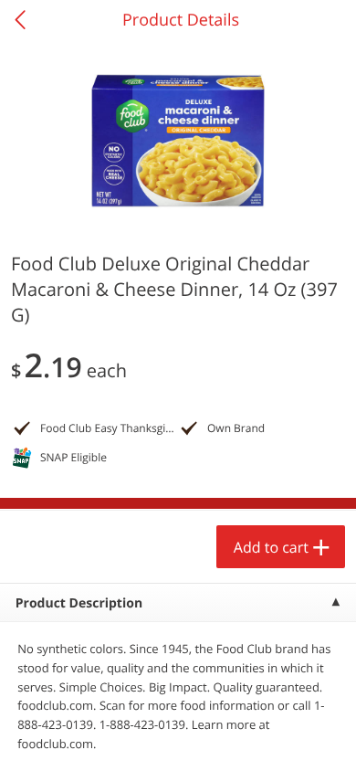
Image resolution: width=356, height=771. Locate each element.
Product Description (79, 603)
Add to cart (271, 547)
